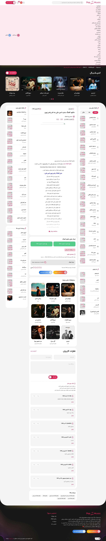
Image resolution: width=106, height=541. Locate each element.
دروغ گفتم (28, 93)
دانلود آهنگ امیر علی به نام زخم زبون (67, 496)
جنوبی (99, 45)
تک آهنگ (98, 8)
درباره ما (54, 521)
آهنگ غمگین (97, 29)
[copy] (45, 262)
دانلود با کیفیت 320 (63, 244)
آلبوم (99, 59)
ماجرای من (38, 320)
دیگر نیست (61, 93)
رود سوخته (12, 93)
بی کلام (98, 15)
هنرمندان (98, 62)
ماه (89, 112)
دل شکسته (97, 34)
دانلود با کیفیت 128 (41, 244)
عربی (99, 51)
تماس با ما (97, 64)
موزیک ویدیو (97, 60)
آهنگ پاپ (98, 10)
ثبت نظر (54, 377)
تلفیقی (98, 19)
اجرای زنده (98, 12)
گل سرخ (53, 341)
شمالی (98, 47)
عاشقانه (98, 30)
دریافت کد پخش (69, 250)
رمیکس (98, 55)
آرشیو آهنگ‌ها (91, 67)
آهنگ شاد (98, 27)
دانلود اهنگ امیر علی (36, 496)
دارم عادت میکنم (44, 93)
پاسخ (73, 402)
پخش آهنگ (53, 519)
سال (83, 112)
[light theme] (21, 2)
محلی (99, 42)
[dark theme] (24, 2)
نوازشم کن (77, 93)
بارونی (99, 36)
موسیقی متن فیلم (96, 23)
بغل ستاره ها (53, 299)
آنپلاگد (99, 14)
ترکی (99, 44)
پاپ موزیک (98, 67)
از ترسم (93, 93)
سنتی (99, 21)
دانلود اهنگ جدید (71, 498)
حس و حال (97, 25)
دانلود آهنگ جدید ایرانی (54, 496)
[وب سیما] (97, 539)
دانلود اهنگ (45, 496)
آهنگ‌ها (98, 6)
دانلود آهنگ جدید (67, 164)
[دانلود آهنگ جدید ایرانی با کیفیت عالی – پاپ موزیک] (93, 2)
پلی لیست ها (97, 57)
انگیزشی (98, 38)
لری (99, 53)
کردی (99, 49)
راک (99, 17)
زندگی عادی (38, 299)
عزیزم (67, 341)
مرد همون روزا (38, 341)
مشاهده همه (12, 73)
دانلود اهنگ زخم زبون (62, 498)
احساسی (98, 32)
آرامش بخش (97, 40)
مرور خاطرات (68, 320)
